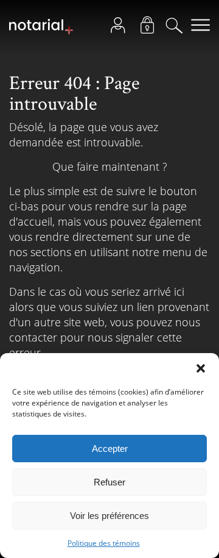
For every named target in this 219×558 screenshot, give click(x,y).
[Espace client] (121, 28)
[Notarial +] (41, 31)
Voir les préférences (109, 515)
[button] (201, 368)
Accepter (110, 448)
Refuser (109, 482)
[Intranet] (151, 28)
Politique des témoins (104, 543)
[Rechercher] (177, 28)
